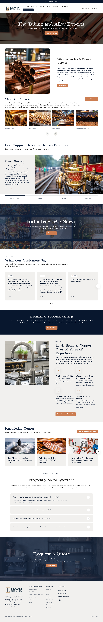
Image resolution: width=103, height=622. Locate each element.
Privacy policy (94, 616)
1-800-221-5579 (86, 8)
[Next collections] (55, 134)
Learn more (51, 233)
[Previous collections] (47, 134)
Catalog (48, 607)
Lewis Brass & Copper (15, 616)
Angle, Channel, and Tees (36, 594)
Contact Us (49, 602)
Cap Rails (31, 599)
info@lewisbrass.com (63, 596)
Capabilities (49, 599)
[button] (94, 8)
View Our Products (51, 33)
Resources (48, 597)
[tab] (50, 133)
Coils (30, 602)
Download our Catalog (52, 1)
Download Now (51, 327)
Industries (48, 589)
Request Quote (50, 604)
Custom (48, 592)
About (47, 594)
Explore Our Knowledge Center (87, 431)
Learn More (62, 85)
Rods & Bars (32, 592)
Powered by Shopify (26, 616)
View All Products (91, 99)
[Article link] (20, 452)
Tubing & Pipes (33, 589)
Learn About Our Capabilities (65, 414)
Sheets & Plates (33, 597)
